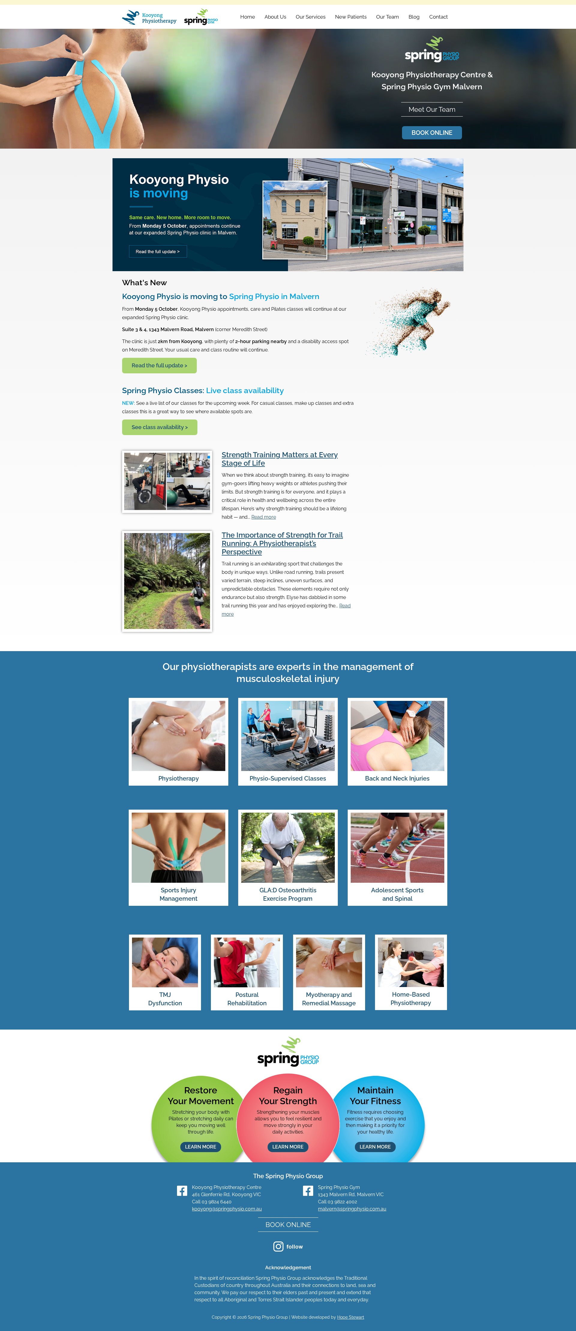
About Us (275, 17)
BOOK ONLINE (432, 132)
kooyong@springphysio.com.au (227, 1209)
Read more (263, 517)
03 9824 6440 (217, 1202)
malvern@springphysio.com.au (352, 1209)
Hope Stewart (350, 1317)
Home (247, 17)
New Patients (351, 17)
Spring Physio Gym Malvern (432, 86)
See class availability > (160, 427)
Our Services (311, 17)
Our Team (387, 17)
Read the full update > (159, 365)
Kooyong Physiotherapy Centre (428, 74)
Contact (438, 17)
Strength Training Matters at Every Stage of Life (280, 458)
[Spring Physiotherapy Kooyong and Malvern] (170, 17)
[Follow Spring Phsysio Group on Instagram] (288, 1250)
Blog (414, 17)
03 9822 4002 (342, 1202)
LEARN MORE (200, 1147)
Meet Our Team (432, 109)
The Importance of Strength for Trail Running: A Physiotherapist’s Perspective (282, 543)
